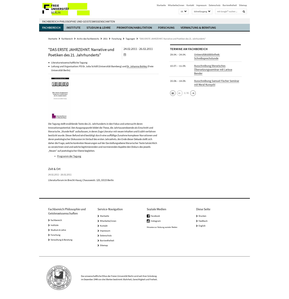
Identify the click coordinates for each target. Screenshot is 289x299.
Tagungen (130, 38)
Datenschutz (214, 5)
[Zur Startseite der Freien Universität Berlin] (64, 9)
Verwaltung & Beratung (198, 27)
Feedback (203, 220)
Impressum (201, 5)
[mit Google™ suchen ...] (244, 11)
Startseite (161, 5)
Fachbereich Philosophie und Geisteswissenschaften (78, 21)
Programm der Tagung (69, 156)
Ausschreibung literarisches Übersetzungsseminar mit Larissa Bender (213, 69)
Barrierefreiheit (230, 5)
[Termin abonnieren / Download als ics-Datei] (141, 54)
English (202, 225)
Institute (74, 27)
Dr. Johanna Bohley (137, 66)
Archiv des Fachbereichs (88, 38)
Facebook (155, 215)
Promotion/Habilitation (134, 27)
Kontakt (190, 5)
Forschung (166, 27)
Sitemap (243, 5)
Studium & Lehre (99, 27)
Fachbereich (51, 27)
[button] (183, 11)
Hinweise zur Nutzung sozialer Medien (162, 227)
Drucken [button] (202, 215)
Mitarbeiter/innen (176, 5)
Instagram (156, 220)
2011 (105, 38)
